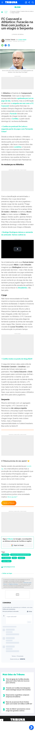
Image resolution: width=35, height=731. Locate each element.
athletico (5, 554)
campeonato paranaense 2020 (20, 554)
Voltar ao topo (7, 573)
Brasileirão (22, 288)
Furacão (13, 114)
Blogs (17, 7)
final (14, 558)
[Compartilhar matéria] (29, 2)
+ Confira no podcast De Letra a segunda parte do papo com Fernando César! (17, 129)
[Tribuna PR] (17, 719)
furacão (21, 558)
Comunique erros (9, 567)
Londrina (17, 147)
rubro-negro (6, 561)
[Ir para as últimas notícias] (26, 2)
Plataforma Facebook (13, 584)
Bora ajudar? (12, 497)
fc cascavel (6, 558)
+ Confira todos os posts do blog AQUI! (16, 359)
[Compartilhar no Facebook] (6, 45)
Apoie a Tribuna (8, 503)
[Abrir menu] (2, 2)
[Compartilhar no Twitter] (9, 45)
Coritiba (15, 119)
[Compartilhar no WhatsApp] (2, 45)
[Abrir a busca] (32, 2)
